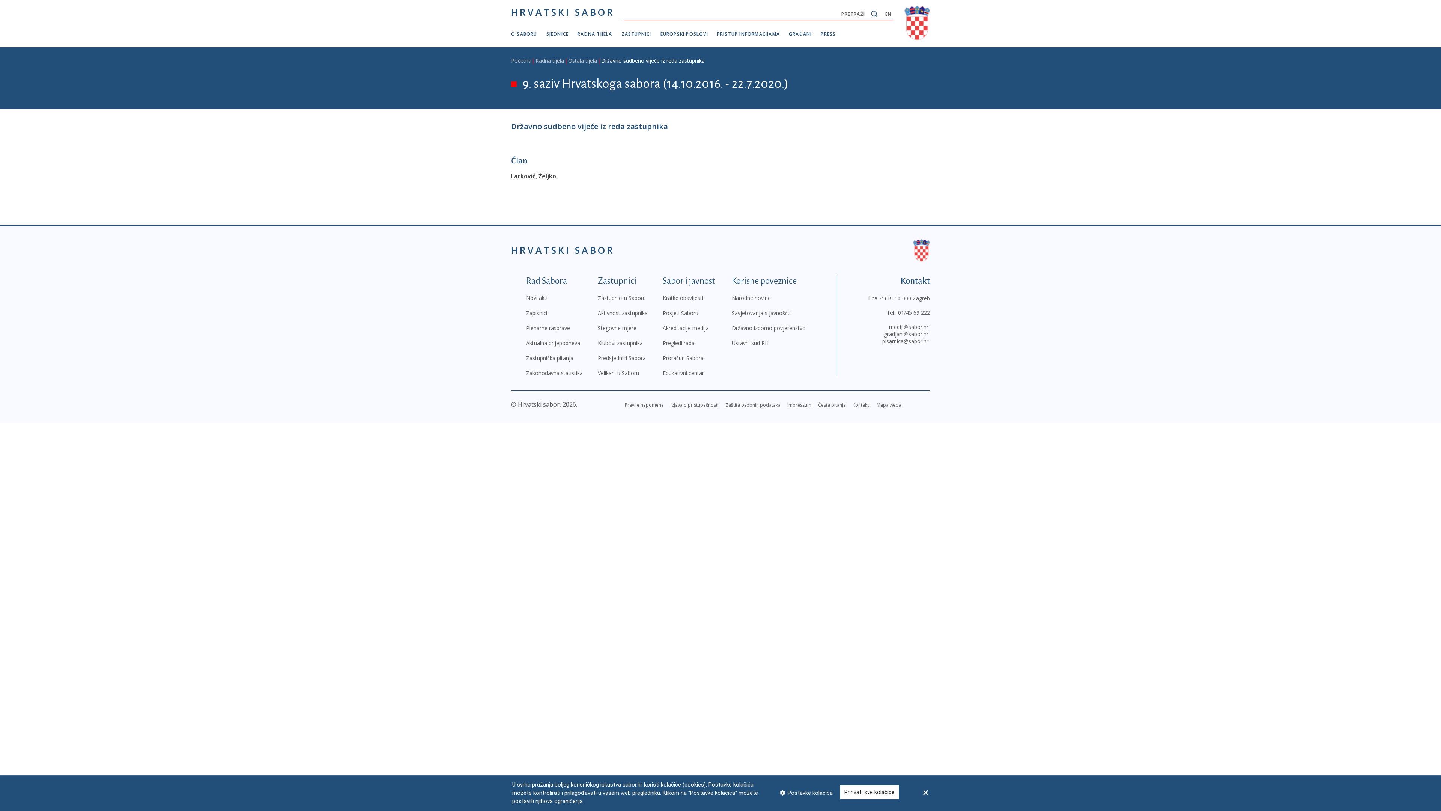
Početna (521, 60)
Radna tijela (595, 34)
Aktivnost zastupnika (623, 313)
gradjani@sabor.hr (906, 334)
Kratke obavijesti (683, 297)
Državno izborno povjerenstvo (769, 328)
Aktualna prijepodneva (553, 343)
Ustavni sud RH (750, 343)
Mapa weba (889, 405)
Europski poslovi (684, 34)
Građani (800, 34)
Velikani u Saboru (618, 373)
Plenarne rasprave (548, 328)
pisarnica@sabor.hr (905, 341)
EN (888, 14)
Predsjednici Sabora (622, 358)
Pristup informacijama (748, 34)
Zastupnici (636, 34)
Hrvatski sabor (563, 12)
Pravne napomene (644, 405)
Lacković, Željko (533, 176)
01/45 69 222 (914, 312)
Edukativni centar (683, 373)
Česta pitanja (832, 405)
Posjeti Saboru (680, 313)
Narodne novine (751, 297)
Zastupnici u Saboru (622, 297)
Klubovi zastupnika (620, 343)
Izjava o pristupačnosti (695, 405)
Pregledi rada (679, 343)
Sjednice (557, 34)
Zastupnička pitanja (549, 358)
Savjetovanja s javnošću (761, 313)
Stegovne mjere (617, 328)
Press (828, 34)
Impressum (799, 405)
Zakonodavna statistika (554, 373)
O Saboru (524, 34)
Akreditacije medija (686, 328)
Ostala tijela (582, 60)
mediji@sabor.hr (908, 326)
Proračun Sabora (683, 358)
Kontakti (861, 405)
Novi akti (537, 297)
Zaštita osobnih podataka (753, 405)
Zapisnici (536, 313)
